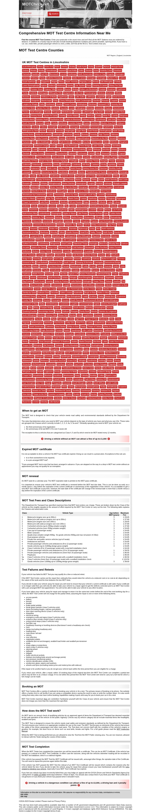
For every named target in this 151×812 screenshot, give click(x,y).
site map (24, 796)
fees (45, 699)
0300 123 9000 (40, 775)
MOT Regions (111, 55)
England (119, 55)
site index (24, 794)
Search (55, 14)
